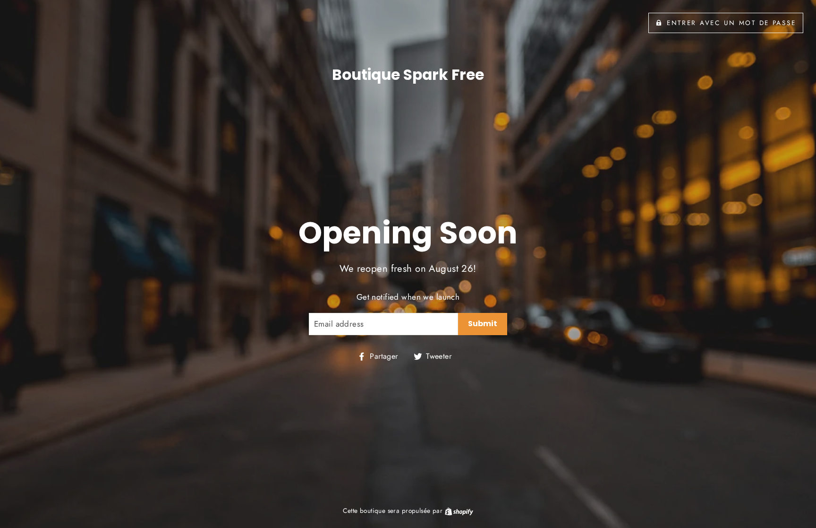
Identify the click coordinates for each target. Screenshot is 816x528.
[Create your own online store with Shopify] (459, 510)
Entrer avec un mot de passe (731, 22)
